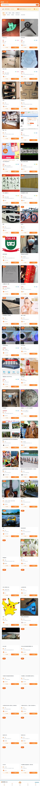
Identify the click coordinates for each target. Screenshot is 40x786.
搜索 (37, 4)
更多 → (37, 9)
